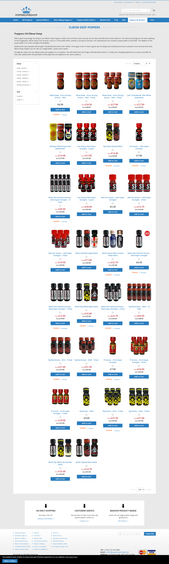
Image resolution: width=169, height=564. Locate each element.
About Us (55, 533)
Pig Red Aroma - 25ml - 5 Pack (87, 360)
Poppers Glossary (39, 544)
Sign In (138, 2)
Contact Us (37, 535)
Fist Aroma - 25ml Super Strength (139, 147)
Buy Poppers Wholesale (60, 538)
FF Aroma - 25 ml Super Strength (113, 361)
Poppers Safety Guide (21, 549)
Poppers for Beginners (41, 549)
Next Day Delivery (58, 541)
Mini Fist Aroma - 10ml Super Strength (112, 198)
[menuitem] (15, 20)
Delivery (36, 533)
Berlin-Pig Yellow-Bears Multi (86, 307)
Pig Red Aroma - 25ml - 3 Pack (60, 360)
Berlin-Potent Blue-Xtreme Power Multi (112, 254)
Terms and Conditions (40, 541)
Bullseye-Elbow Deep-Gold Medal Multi (60, 147)
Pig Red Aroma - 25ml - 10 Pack (139, 308)
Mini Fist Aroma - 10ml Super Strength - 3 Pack (139, 198)
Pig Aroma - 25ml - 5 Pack (113, 411)
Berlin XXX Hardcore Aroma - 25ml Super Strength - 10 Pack (60, 199)
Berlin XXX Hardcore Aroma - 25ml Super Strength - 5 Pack (113, 308)
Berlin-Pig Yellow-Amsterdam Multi (60, 463)
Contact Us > (84, 521)
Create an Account (149, 2)
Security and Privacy (21, 541)
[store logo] (26, 11)
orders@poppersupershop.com (117, 552)
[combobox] (136, 10)
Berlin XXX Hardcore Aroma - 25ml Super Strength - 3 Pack (60, 308)
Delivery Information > (45, 519)
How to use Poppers (40, 546)
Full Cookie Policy (71, 557)
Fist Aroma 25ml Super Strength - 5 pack (86, 198)
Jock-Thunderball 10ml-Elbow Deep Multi (139, 96)
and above (24, 85)
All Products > (123, 521)
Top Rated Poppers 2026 (22, 546)
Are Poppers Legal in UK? (60, 546)
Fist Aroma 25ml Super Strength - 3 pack (86, 147)
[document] (84, 559)
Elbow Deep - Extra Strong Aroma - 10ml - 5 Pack (112, 96)
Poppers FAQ (38, 538)
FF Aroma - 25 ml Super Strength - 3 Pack (60, 412)
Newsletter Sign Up (21, 535)
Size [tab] (18, 92)
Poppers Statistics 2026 (60, 544)
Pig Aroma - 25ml (86, 411)
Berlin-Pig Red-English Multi (86, 253)
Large (21, 100)
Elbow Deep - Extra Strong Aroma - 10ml (60, 96)
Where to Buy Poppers (22, 544)
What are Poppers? (20, 538)
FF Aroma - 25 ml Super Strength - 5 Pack (139, 361)
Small (20, 96)
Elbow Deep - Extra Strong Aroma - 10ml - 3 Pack (86, 96)
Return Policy (57, 535)
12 (116, 328)
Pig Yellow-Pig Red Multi (112, 146)
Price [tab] (19, 64)
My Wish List (129, 2)
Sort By (128, 63)
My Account (118, 2)
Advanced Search (20, 533)
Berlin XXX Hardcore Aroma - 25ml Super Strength (139, 254)
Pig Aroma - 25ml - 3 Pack (139, 411)
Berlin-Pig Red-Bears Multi (86, 462)
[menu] (84, 20)
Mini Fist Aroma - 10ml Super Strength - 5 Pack (60, 254)
